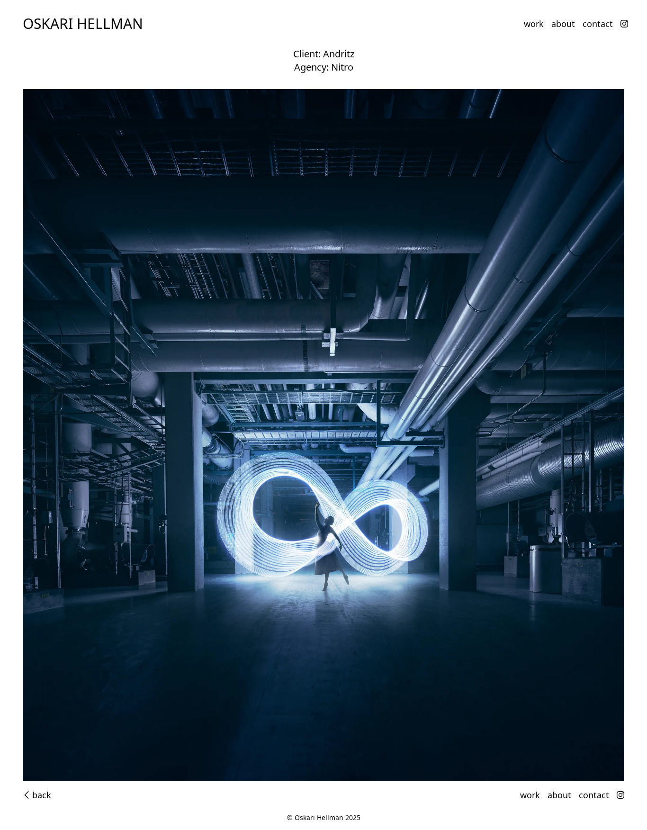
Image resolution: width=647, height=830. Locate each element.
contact (598, 23)
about (563, 23)
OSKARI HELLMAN (83, 23)
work (534, 23)
